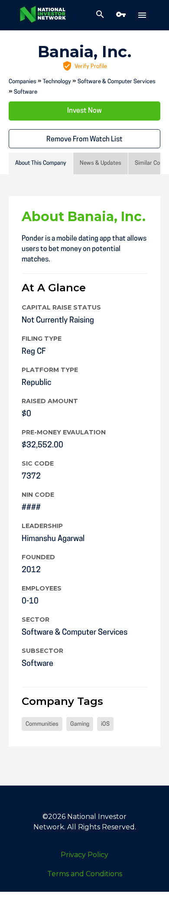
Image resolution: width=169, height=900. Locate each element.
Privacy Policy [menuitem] (84, 855)
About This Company (40, 163)
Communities (42, 724)
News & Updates (100, 163)
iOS (105, 724)
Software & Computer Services (117, 82)
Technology (57, 82)
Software (25, 92)
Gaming (79, 724)
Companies (22, 82)
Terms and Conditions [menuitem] (84, 874)
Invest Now (84, 111)
